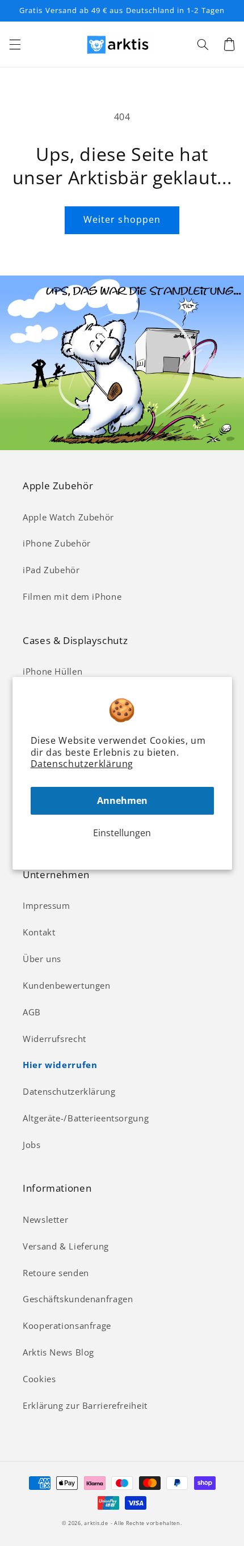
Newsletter (45, 1219)
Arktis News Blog (58, 1352)
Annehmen (122, 800)
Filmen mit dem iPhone (72, 596)
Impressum (46, 905)
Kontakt (39, 932)
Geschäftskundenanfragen (78, 1298)
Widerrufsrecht (54, 1038)
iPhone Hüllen (52, 671)
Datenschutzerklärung (82, 763)
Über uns (42, 958)
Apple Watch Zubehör (68, 517)
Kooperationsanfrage (67, 1325)
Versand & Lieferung (66, 1246)
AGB (32, 1012)
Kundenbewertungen (67, 985)
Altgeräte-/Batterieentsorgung (86, 1118)
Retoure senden (56, 1272)
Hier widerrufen (60, 1064)
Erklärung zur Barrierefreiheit (85, 1405)
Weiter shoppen (122, 219)
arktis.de (96, 1523)
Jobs (32, 1144)
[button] (15, 44)
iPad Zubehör (51, 569)
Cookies (39, 1378)
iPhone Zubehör (57, 543)
